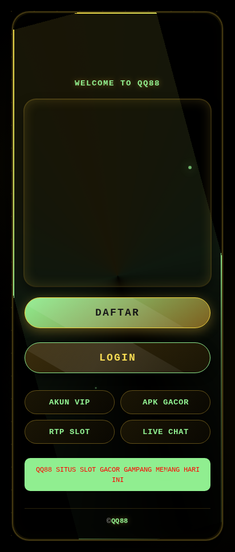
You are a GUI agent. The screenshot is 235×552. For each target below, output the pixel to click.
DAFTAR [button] (117, 312)
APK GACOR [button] (166, 402)
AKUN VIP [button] (69, 402)
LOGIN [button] (117, 357)
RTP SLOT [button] (69, 431)
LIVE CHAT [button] (166, 431)
